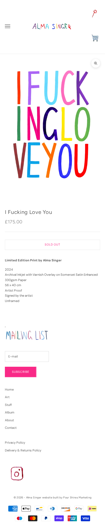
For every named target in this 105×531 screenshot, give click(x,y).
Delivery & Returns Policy (23, 450)
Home (9, 389)
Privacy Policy (15, 442)
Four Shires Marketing (77, 497)
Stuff (8, 405)
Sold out (53, 245)
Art (7, 397)
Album (9, 412)
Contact (11, 428)
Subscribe (20, 372)
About (9, 420)
